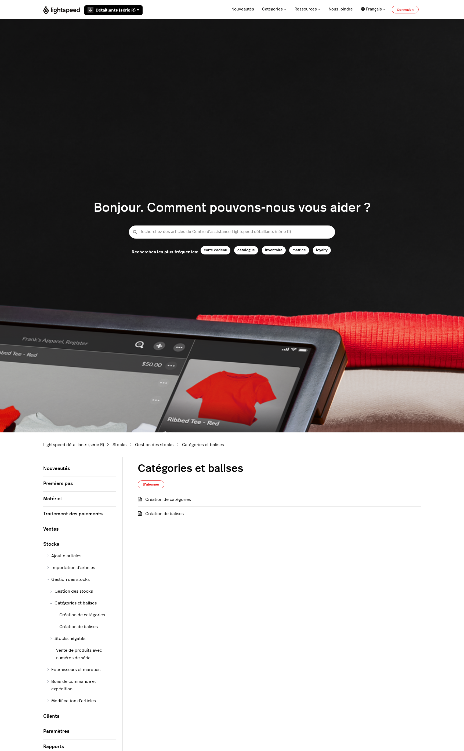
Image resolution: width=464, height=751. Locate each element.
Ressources (306, 9)
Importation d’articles (73, 568)
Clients (51, 716)
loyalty (322, 250)
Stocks (119, 445)
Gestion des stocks (154, 445)
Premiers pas (58, 483)
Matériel (52, 499)
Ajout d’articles (66, 556)
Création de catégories (168, 499)
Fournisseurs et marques (75, 670)
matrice (299, 250)
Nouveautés (242, 9)
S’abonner (151, 484)
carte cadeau (215, 250)
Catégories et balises (203, 445)
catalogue (246, 250)
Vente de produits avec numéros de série (79, 654)
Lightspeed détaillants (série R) (73, 445)
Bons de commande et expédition (73, 685)
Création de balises (164, 514)
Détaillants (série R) (116, 10)
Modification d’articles (73, 701)
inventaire (273, 250)
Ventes (51, 529)
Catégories (272, 9)
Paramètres (56, 731)
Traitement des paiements (73, 514)
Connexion (405, 9)
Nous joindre (341, 9)
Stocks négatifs (70, 638)
